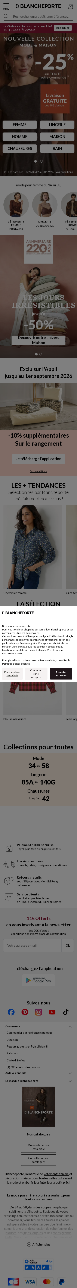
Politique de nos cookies (16, 663)
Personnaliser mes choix (12, 673)
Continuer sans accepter (36, 674)
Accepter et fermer (61, 673)
